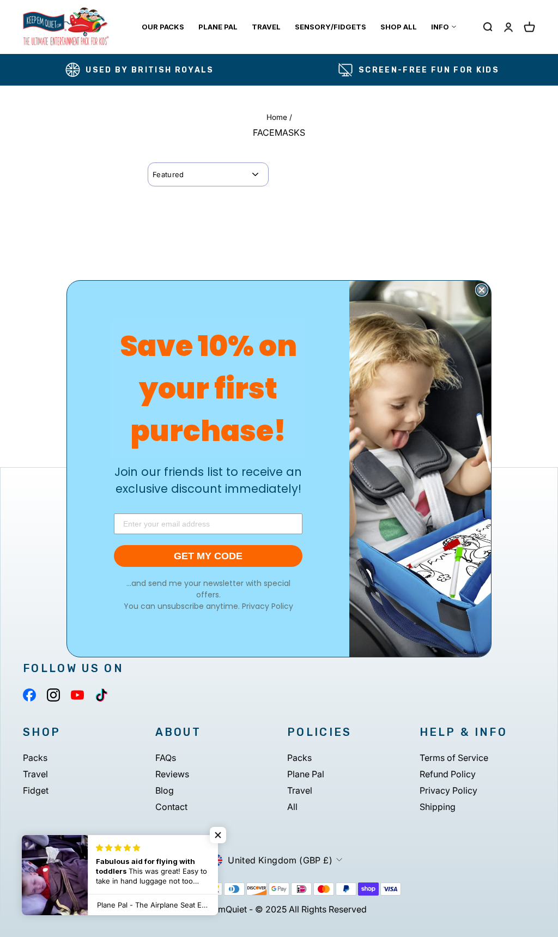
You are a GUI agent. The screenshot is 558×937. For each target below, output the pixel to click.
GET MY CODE (208, 556)
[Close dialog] (481, 290)
